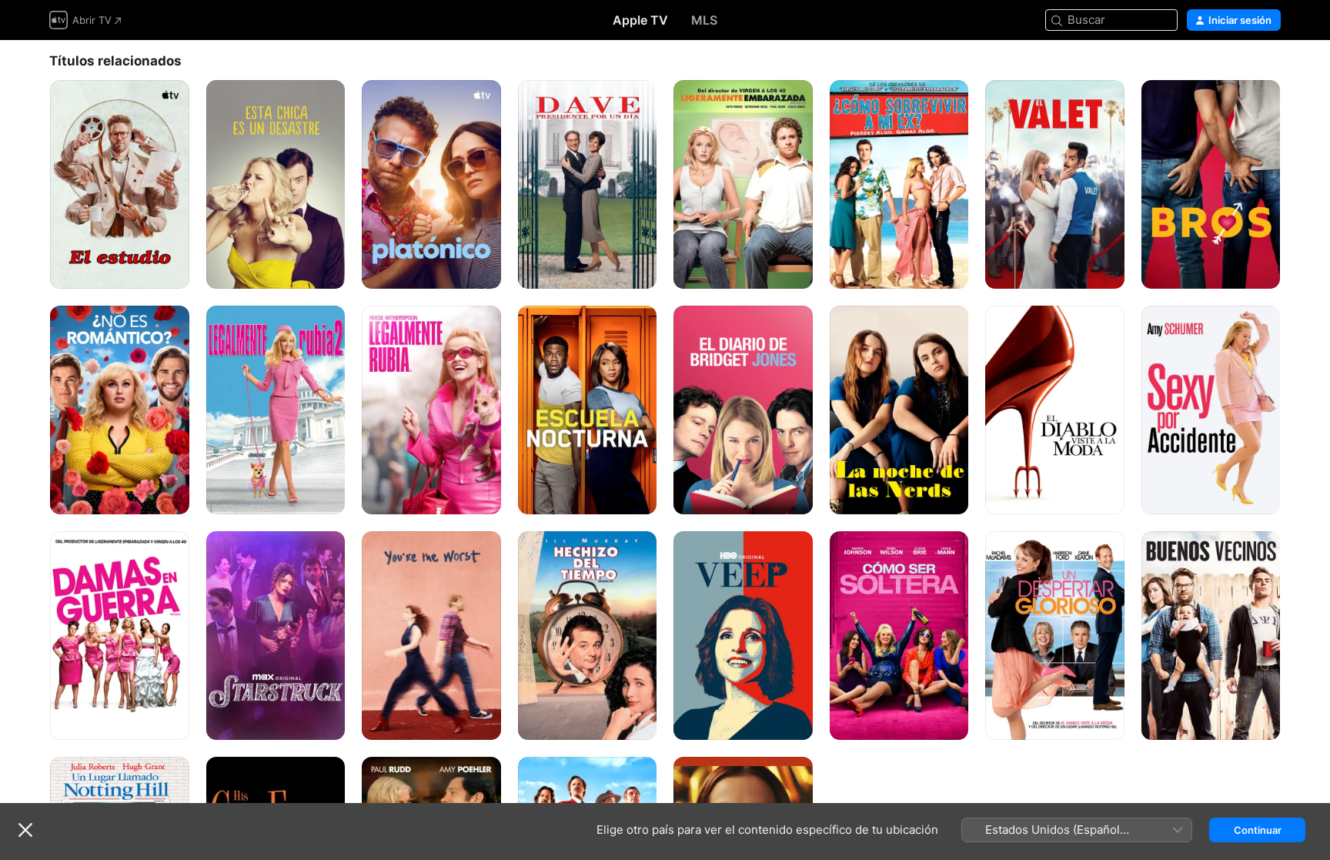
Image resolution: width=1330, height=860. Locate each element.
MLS (704, 20)
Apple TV (640, 20)
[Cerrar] (25, 830)
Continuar (1258, 830)
